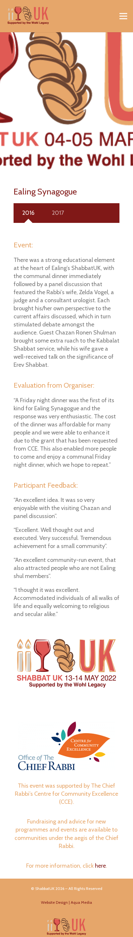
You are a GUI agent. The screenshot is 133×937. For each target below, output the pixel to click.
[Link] (28, 16)
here (100, 865)
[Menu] (123, 16)
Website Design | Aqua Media (66, 902)
